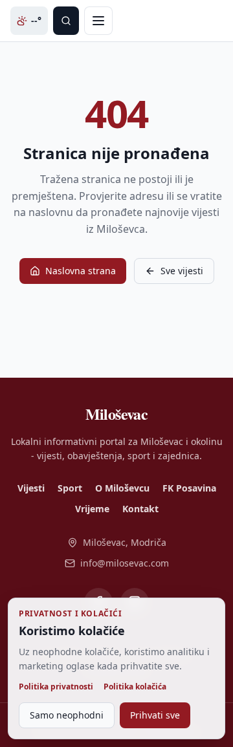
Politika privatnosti (56, 687)
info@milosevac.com (124, 563)
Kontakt (140, 509)
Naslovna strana (80, 271)
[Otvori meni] (98, 20)
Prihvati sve (155, 715)
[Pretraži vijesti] (66, 20)
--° (36, 20)
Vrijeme (92, 509)
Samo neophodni (67, 715)
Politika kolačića (135, 687)
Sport (70, 488)
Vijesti (31, 488)
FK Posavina (189, 488)
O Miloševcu (122, 488)
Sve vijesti (182, 271)
